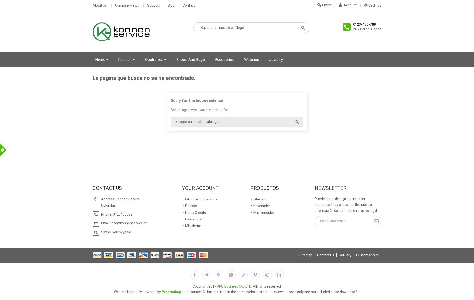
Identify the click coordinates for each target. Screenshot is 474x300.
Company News (127, 5)
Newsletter (331, 188)
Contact (189, 5)
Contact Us (325, 255)
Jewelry (276, 60)
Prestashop (171, 292)
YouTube (231, 274)
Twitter (206, 274)
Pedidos (191, 206)
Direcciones (193, 219)
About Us (100, 5)
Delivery (345, 255)
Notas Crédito (195, 212)
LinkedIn (279, 274)
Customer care (367, 255)
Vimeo (255, 274)
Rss (219, 274)
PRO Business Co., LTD (234, 286)
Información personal (201, 199)
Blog (171, 5)
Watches (251, 60)
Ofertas (259, 199)
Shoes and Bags (190, 60)
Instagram (267, 274)
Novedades (262, 206)
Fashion (125, 60)
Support (153, 5)
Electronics (154, 60)
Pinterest (243, 274)
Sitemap (305, 255)
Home (100, 60)
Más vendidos (264, 212)
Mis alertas (193, 226)
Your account (200, 188)
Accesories (224, 60)
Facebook (194, 274)
